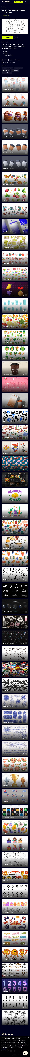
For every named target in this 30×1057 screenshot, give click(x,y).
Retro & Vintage (6, 72)
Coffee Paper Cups (7, 136)
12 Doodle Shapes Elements (9, 722)
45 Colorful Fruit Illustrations (9, 326)
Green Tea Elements (7, 247)
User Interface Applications (9, 817)
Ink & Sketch (5, 70)
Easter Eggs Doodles (7, 912)
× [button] (28, 1037)
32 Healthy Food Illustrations (9, 532)
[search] (25, 2)
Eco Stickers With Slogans (9, 358)
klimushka (6, 15)
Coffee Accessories (7, 216)
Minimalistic (15, 70)
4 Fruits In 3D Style (7, 295)
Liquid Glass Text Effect (8, 390)
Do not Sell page (4, 1049)
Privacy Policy (22, 1045)
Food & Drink (18, 68)
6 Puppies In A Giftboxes (8, 848)
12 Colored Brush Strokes (8, 943)
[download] (26, 89)
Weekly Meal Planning (8, 548)
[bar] (28, 2)
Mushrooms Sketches (8, 1023)
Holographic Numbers (8, 991)
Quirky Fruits (6, 833)
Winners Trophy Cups (8, 785)
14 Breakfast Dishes (7, 184)
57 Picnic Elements (7, 437)
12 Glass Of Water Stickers (9, 310)
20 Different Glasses (7, 975)
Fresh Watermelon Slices (8, 769)
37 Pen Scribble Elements (8, 738)
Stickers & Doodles (7, 68)
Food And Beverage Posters (9, 453)
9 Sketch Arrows (6, 595)
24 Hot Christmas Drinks (8, 263)
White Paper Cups (7, 168)
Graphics (4, 7)
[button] (15, 1051)
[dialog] (15, 1046)
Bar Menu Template (7, 485)
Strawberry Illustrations (8, 200)
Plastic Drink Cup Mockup (8, 231)
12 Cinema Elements (7, 928)
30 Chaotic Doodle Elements (9, 706)
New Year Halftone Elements (9, 627)
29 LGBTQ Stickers (7, 279)
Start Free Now (18, 1)
